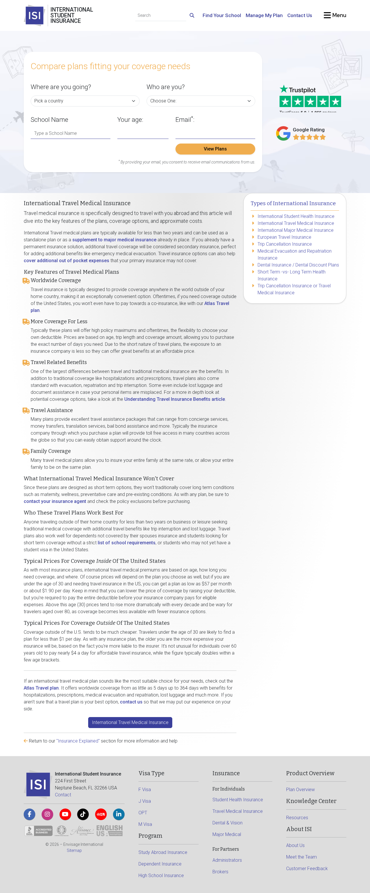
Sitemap (74, 850)
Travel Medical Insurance (237, 811)
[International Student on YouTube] (65, 814)
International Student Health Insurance (296, 216)
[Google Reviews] (309, 137)
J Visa (144, 801)
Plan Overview (300, 789)
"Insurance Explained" (78, 741)
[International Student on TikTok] (83, 814)
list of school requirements (127, 542)
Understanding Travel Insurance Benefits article (174, 399)
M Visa (145, 824)
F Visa (144, 789)
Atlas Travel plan (41, 688)
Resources (297, 817)
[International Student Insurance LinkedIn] (119, 814)
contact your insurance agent (55, 501)
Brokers (220, 871)
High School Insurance (161, 875)
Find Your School (222, 15)
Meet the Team (301, 857)
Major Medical (226, 834)
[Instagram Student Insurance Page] (47, 814)
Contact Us (299, 15)
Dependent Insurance (160, 864)
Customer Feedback (307, 868)
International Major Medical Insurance (296, 230)
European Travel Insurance (284, 237)
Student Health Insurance (237, 799)
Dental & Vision (227, 823)
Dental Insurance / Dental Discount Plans (298, 265)
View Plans (215, 149)
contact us (131, 702)
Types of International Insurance (293, 203)
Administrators (227, 860)
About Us (295, 845)
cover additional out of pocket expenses (66, 260)
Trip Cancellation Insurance (285, 244)
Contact (63, 795)
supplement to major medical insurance (114, 239)
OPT (142, 812)
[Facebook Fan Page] (29, 814)
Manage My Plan (264, 15)
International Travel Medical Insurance (130, 722)
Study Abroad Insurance (162, 852)
